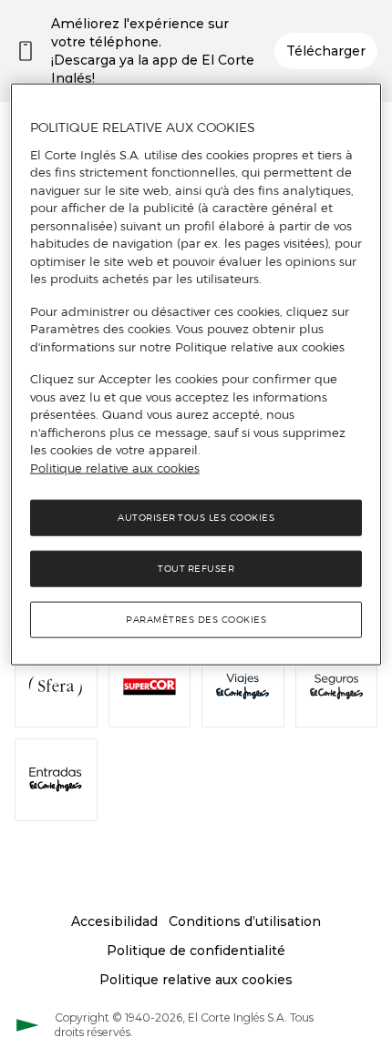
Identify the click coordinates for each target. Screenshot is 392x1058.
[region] (196, 374)
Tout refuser (196, 569)
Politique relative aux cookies (115, 468)
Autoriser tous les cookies (196, 518)
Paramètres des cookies (196, 620)
